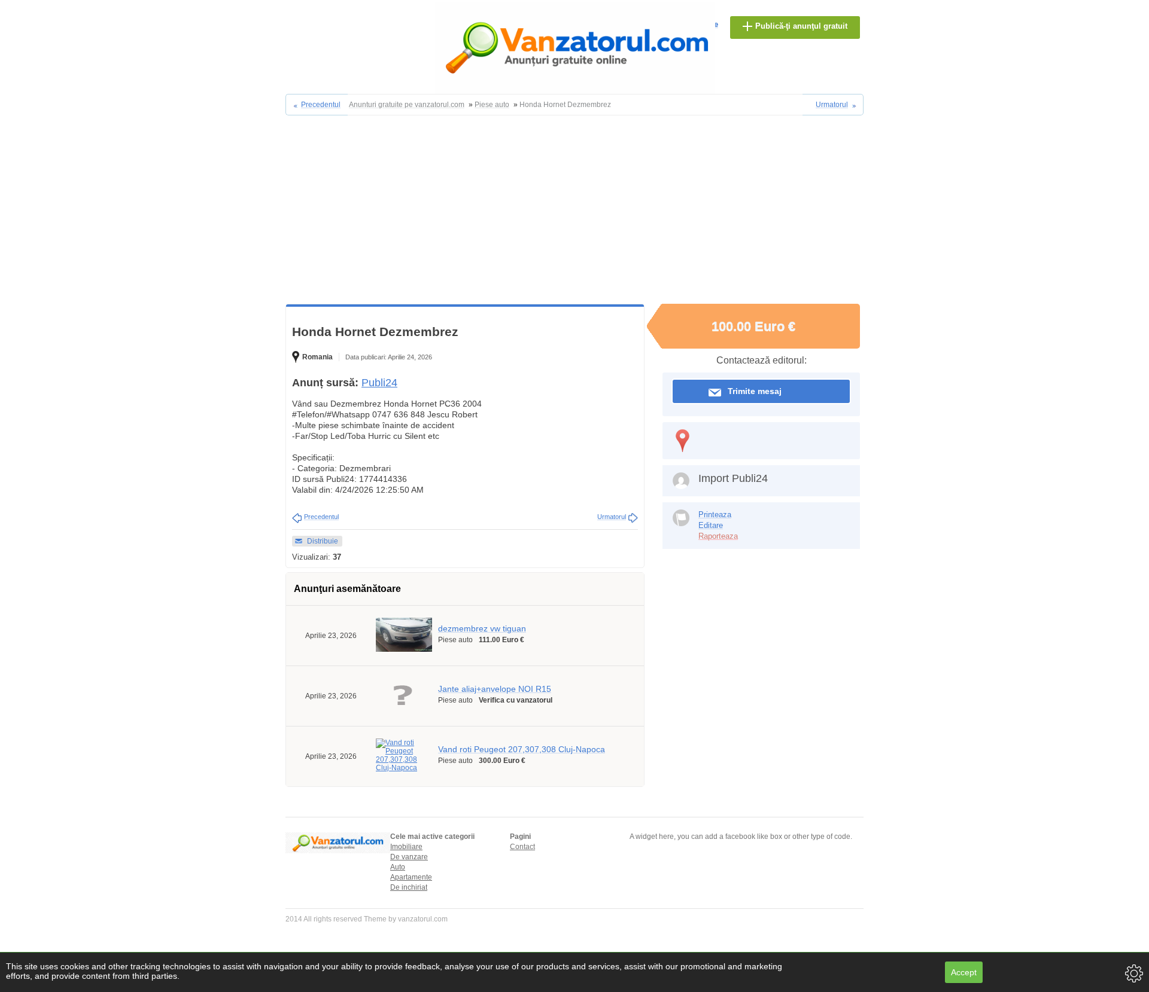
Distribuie (322, 541)
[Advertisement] (574, 214)
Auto (397, 867)
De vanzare (409, 857)
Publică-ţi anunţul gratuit (801, 26)
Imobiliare (406, 847)
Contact (522, 847)
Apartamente (411, 877)
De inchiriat (408, 887)
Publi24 (379, 383)
